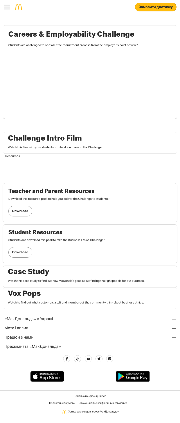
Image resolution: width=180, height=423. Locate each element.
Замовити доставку (156, 7)
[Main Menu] (7, 7)
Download (20, 211)
